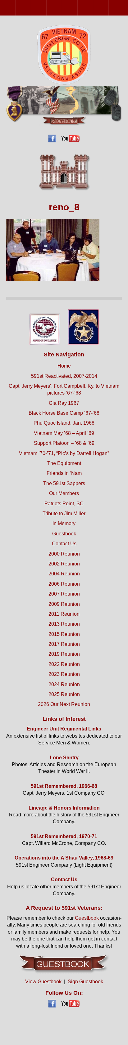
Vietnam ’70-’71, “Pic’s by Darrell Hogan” (64, 453)
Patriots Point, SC (64, 503)
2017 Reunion (64, 644)
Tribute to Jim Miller (64, 513)
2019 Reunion (64, 654)
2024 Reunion (64, 684)
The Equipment (64, 463)
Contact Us (64, 543)
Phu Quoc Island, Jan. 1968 (64, 423)
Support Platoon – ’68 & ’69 (64, 443)
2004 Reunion (46, 7)
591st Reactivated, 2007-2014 (64, 376)
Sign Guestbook (85, 981)
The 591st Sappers (64, 483)
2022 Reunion (64, 664)
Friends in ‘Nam (64, 473)
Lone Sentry (64, 757)
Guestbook (64, 533)
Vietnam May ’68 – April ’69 (64, 433)
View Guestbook (43, 981)
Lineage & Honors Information (64, 808)
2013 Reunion (64, 624)
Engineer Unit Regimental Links (64, 728)
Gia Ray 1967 (64, 403)
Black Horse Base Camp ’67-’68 (64, 413)
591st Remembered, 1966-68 (64, 786)
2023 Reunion (64, 674)
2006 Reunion (64, 584)
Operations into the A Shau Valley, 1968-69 (64, 857)
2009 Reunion (64, 604)
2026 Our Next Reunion (64, 704)
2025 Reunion (64, 694)
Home (64, 365)
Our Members (64, 493)
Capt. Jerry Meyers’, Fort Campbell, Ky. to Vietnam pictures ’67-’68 (64, 389)
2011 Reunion (108, 7)
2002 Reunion (64, 563)
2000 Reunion (15, 7)
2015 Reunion (64, 634)
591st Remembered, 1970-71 (64, 836)
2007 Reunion (77, 7)
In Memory (64, 523)
